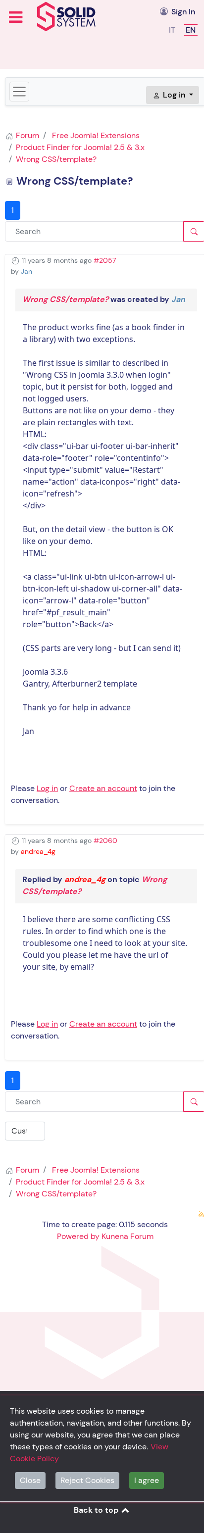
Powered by (78, 1236)
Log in (47, 788)
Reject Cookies (87, 1480)
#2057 (105, 260)
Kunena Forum (127, 1236)
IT (173, 30)
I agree (146, 1480)
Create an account (103, 788)
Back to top (97, 1510)
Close (30, 1480)
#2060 (105, 840)
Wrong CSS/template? (65, 299)
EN (191, 30)
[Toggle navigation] (19, 91)
